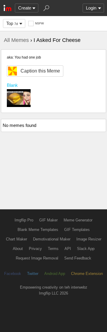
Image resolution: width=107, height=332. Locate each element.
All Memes (16, 40)
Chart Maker (16, 239)
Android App (54, 273)
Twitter (32, 273)
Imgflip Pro (24, 220)
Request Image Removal (37, 258)
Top (12, 23)
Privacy (35, 248)
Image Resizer (88, 239)
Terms (53, 248)
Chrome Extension (87, 273)
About (18, 248)
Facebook (12, 273)
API (67, 248)
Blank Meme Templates (38, 229)
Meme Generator (78, 220)
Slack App (86, 248)
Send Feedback (77, 258)
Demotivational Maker (51, 239)
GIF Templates (77, 229)
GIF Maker (48, 220)
